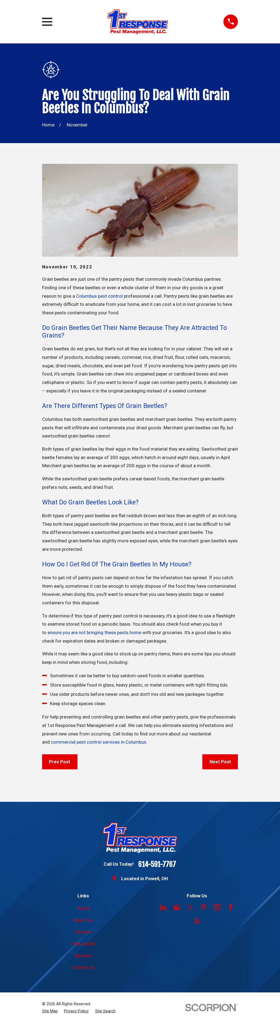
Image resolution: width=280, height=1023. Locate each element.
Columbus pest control (99, 296)
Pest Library (83, 943)
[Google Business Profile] (176, 907)
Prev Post (59, 761)
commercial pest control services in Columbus (98, 742)
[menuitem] (50, 1011)
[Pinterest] (203, 907)
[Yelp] (197, 921)
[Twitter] (190, 907)
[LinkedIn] (163, 907)
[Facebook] (230, 907)
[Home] (137, 22)
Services (83, 932)
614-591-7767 (157, 864)
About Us (83, 920)
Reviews (83, 955)
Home (83, 908)
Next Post (220, 761)
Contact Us (83, 967)
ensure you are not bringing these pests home (94, 632)
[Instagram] (217, 907)
